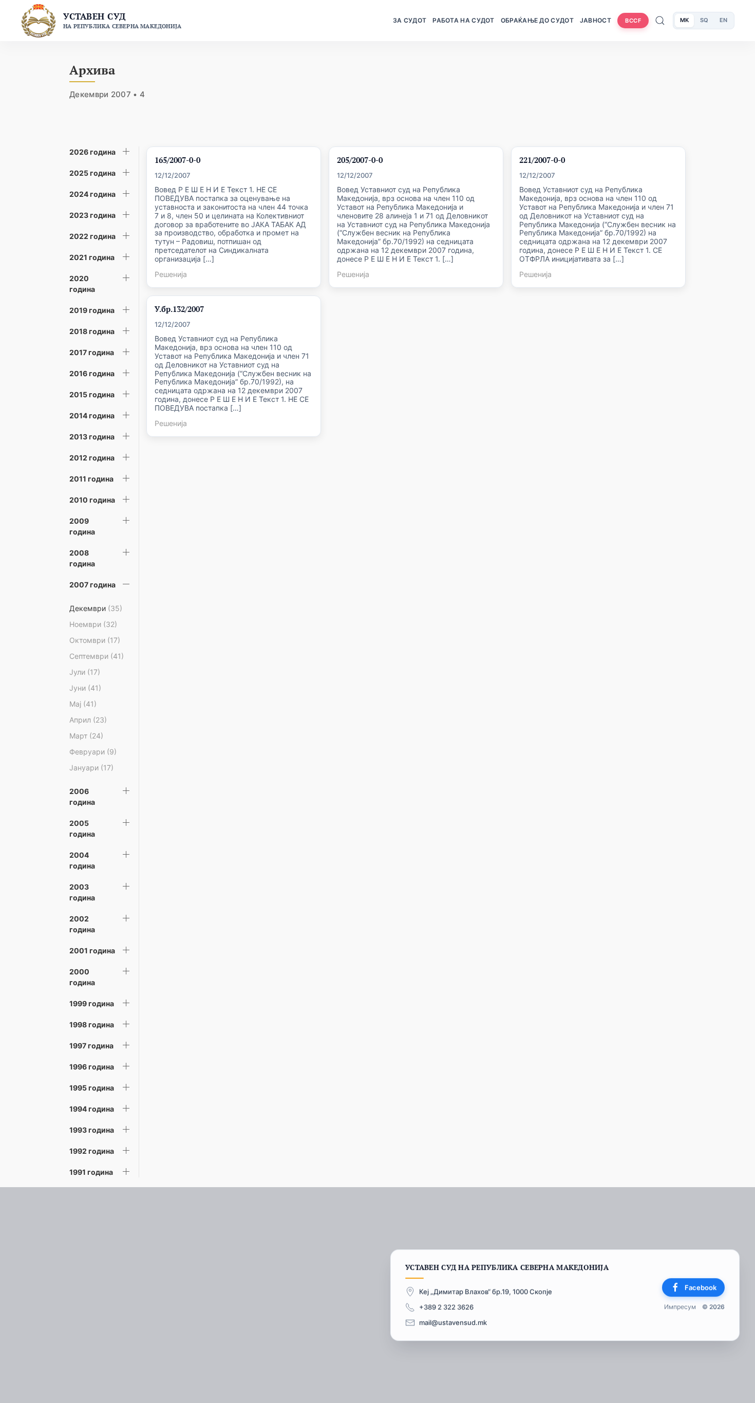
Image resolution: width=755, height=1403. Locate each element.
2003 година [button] (82, 892)
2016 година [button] (92, 373)
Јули (84, 672)
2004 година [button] (82, 860)
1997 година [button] (91, 1045)
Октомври (94, 640)
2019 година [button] (92, 310)
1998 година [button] (91, 1024)
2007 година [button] (92, 584)
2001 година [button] (92, 950)
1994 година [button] (91, 1108)
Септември (96, 656)
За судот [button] (409, 20)
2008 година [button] (82, 558)
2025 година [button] (92, 173)
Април (88, 719)
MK (684, 20)
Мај (83, 703)
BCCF (633, 20)
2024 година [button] (92, 194)
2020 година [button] (82, 283)
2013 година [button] (92, 436)
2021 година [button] (92, 257)
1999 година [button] (91, 1003)
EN (723, 20)
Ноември (93, 624)
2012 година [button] (92, 457)
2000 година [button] (82, 977)
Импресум (680, 1307)
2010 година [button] (92, 499)
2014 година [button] (92, 415)
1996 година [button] (91, 1066)
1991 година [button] (91, 1172)
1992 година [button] (91, 1151)
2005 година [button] (82, 828)
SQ (704, 20)
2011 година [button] (91, 478)
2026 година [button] (92, 151)
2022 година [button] (92, 236)
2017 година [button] (91, 352)
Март (86, 735)
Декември (95, 608)
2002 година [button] (82, 924)
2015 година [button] (92, 394)
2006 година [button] (82, 796)
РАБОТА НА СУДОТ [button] (463, 20)
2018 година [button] (92, 331)
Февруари (93, 751)
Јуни (85, 688)
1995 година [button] (91, 1087)
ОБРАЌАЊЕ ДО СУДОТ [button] (537, 20)
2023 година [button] (92, 215)
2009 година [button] (82, 526)
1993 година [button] (91, 1129)
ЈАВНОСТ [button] (595, 20)
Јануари (91, 767)
